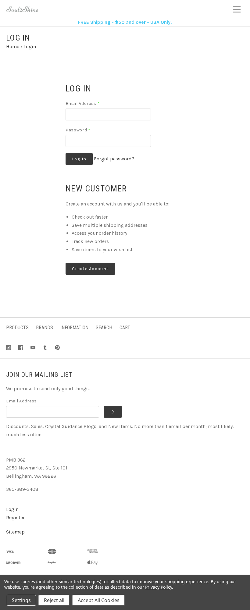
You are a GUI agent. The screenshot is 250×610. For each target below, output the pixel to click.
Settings (21, 600)
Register (15, 517)
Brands (44, 327)
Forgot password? (114, 159)
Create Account (90, 268)
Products (17, 327)
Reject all (54, 600)
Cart (125, 327)
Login (12, 509)
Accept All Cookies (99, 600)
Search (104, 327)
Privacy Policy (158, 587)
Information (74, 327)
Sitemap (15, 532)
